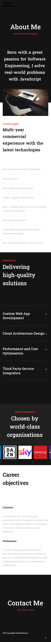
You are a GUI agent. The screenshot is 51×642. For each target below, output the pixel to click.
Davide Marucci (22, 633)
